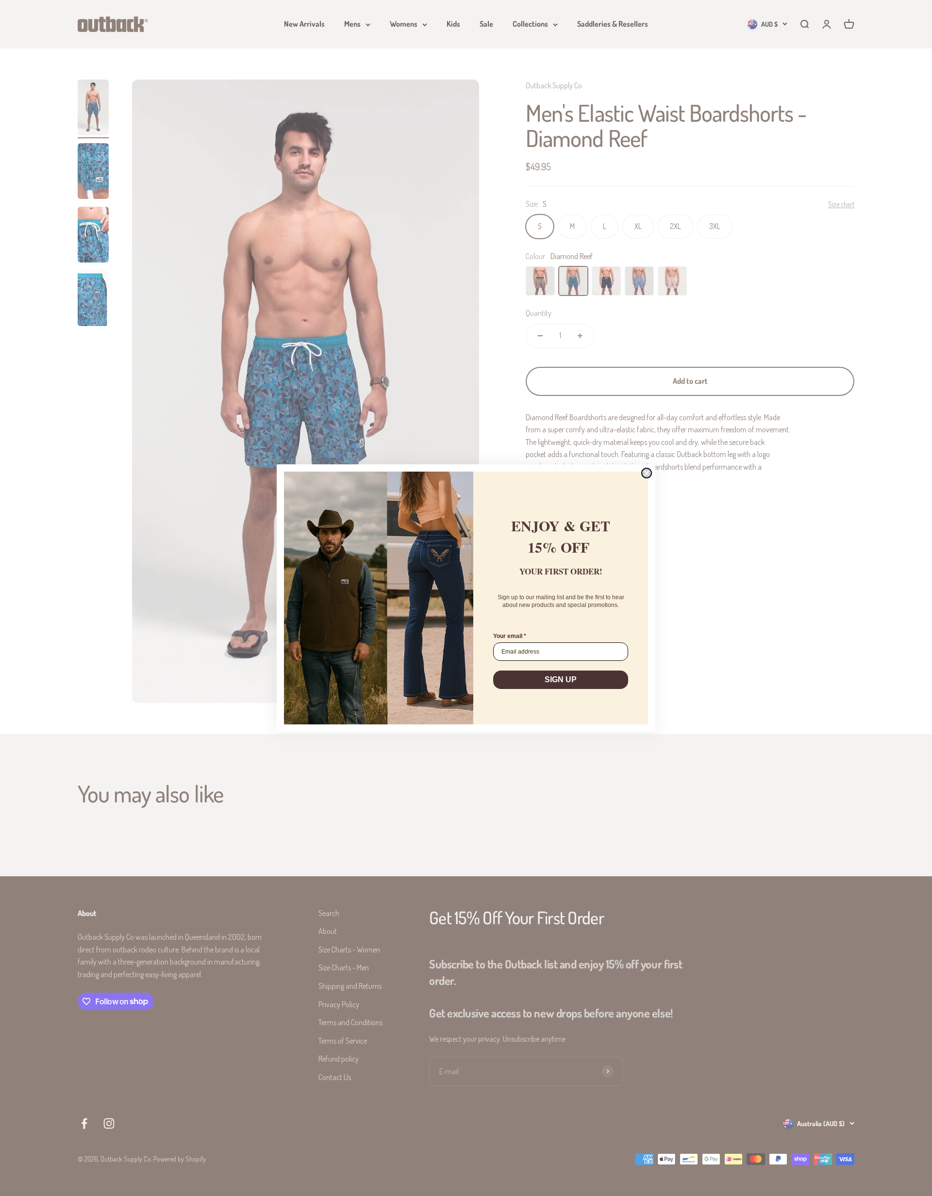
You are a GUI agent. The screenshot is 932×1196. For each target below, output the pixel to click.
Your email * (509, 636)
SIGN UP (561, 679)
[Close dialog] (646, 473)
